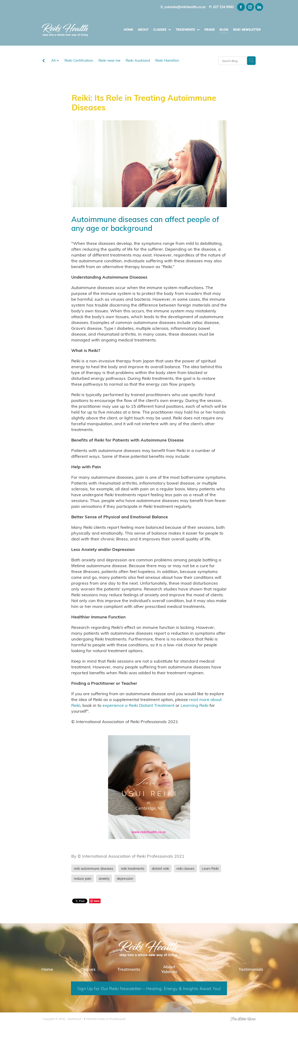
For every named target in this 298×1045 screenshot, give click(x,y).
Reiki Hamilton (167, 60)
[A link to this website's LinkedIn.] (259, 7)
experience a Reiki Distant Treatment (138, 705)
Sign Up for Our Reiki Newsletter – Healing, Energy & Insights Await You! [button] (149, 988)
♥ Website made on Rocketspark (104, 1019)
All (54, 60)
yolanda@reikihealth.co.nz (185, 7)
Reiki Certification (78, 60)
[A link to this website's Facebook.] (241, 7)
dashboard (74, 1019)
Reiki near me (109, 60)
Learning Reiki (194, 705)
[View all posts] (43, 61)
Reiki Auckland (138, 60)
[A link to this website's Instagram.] (250, 7)
